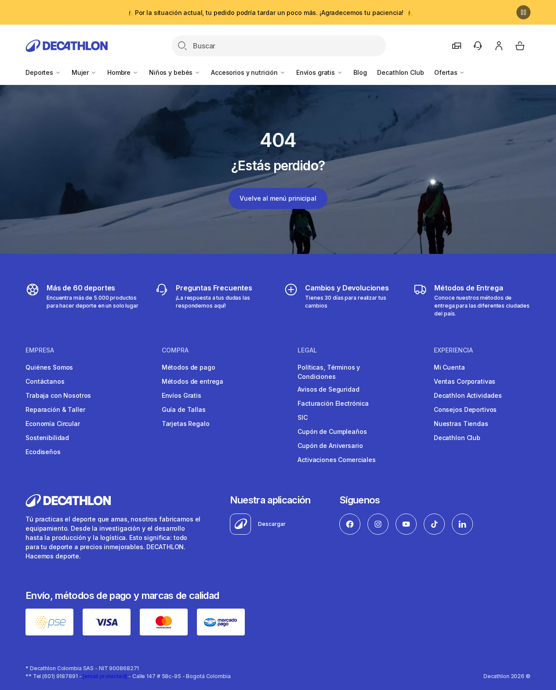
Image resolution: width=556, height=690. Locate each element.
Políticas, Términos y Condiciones (329, 371)
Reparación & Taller (55, 409)
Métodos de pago (188, 367)
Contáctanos (44, 381)
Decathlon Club (400, 72)
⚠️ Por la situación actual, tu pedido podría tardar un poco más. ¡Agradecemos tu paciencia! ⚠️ (269, 12)
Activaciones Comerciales (337, 459)
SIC (303, 417)
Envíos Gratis (181, 395)
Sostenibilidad (47, 437)
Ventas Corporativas (464, 381)
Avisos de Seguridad (328, 389)
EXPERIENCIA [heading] (453, 350)
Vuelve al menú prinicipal (278, 198)
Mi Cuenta (449, 367)
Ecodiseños (43, 451)
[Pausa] (523, 12)
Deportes (40, 72)
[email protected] (105, 676)
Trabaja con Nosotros (58, 395)
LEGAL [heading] (307, 350)
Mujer (81, 72)
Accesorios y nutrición (245, 72)
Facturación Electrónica (333, 403)
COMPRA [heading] (175, 350)
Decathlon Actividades (468, 395)
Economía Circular (52, 423)
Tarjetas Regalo (186, 423)
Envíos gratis (316, 72)
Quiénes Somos (49, 367)
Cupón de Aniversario (330, 445)
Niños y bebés (171, 72)
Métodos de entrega (192, 381)
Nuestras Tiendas (461, 423)
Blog (360, 72)
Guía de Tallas (184, 409)
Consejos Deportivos (465, 409)
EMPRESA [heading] (39, 350)
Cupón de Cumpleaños (332, 431)
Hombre (119, 72)
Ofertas (446, 72)
